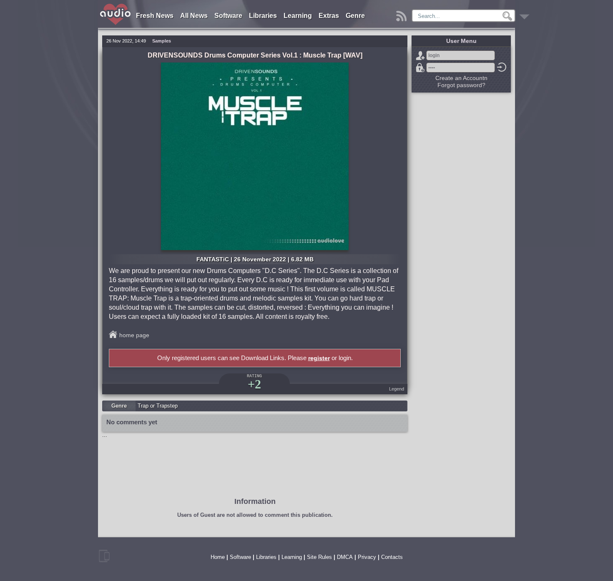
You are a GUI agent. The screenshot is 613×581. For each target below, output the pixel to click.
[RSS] (402, 14)
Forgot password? (420, 67)
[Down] (525, 14)
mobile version (104, 556)
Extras (329, 15)
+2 (254, 384)
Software (228, 15)
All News (194, 15)
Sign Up (420, 55)
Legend (396, 388)
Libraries (263, 15)
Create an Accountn (461, 78)
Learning (298, 15)
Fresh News (154, 15)
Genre (355, 15)
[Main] (115, 5)
